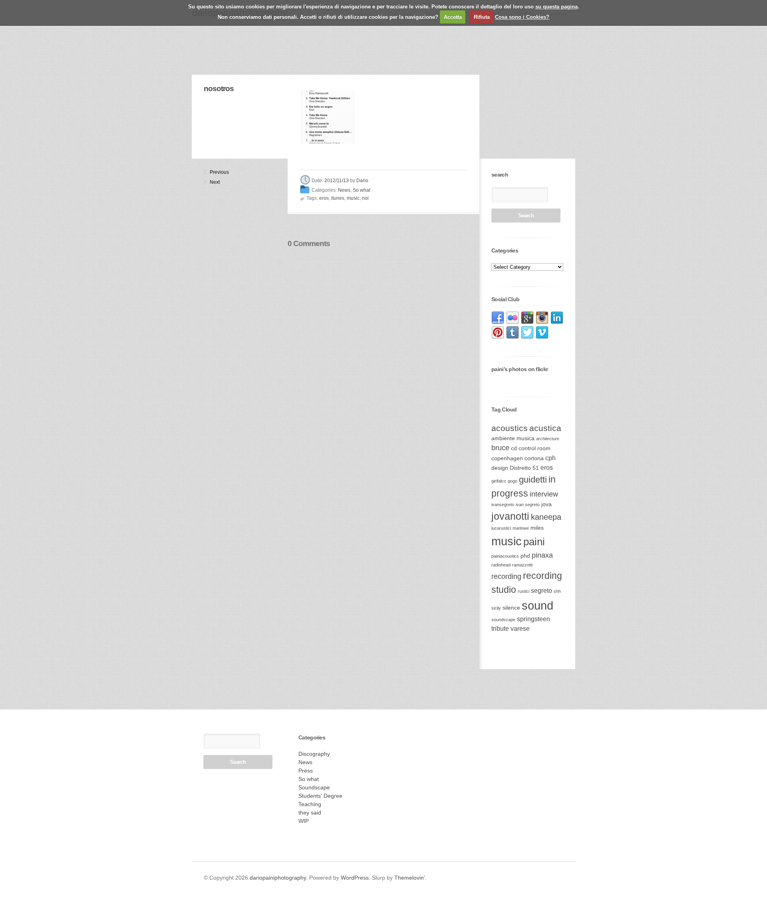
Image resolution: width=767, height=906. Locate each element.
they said (309, 812)
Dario (362, 180)
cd (514, 448)
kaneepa (546, 517)
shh (557, 591)
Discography (314, 754)
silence (511, 608)
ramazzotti (522, 564)
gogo (512, 481)
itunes (337, 198)
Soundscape (314, 787)
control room (534, 448)
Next (213, 182)
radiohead (501, 564)
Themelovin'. (410, 877)
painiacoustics (505, 556)
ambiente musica (513, 438)
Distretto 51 (524, 468)
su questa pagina (556, 7)
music (353, 198)
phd (525, 556)
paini (534, 541)
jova (546, 504)
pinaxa (542, 555)
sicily (496, 608)
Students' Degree (320, 796)
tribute (500, 628)
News (344, 190)
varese (520, 628)
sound (537, 605)
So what (361, 190)
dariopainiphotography (278, 877)
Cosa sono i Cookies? (522, 17)
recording (506, 576)
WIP (303, 821)
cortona (534, 458)
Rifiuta (482, 17)
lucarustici (501, 528)
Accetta (453, 17)
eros (324, 198)
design (499, 468)
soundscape (503, 619)
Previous (213, 172)
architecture (547, 438)
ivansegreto (502, 504)
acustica (545, 428)
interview (544, 494)
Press (305, 770)
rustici (523, 591)
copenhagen (507, 458)
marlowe (521, 528)
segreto (541, 590)
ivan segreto (528, 504)
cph (550, 458)
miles (537, 528)
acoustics (509, 428)
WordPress (355, 877)
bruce (500, 448)
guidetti (533, 480)
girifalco (498, 481)
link (497, 318)
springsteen (533, 619)
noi (365, 198)
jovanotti (510, 516)
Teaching (309, 804)
